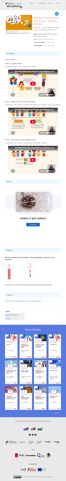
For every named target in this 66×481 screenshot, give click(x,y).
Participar (42, 421)
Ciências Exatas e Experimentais (46, 39)
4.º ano (52, 42)
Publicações (48, 421)
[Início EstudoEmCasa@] (14, 3)
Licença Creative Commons (47, 476)
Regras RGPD (22, 421)
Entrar (57, 3)
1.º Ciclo (45, 45)
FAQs (26, 421)
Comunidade (41, 3)
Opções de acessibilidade (34, 421)
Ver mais (57, 413)
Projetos (50, 3)
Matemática (52, 45)
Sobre (16, 421)
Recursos (32, 3)
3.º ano (47, 42)
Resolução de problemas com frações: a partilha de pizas (26, 301)
